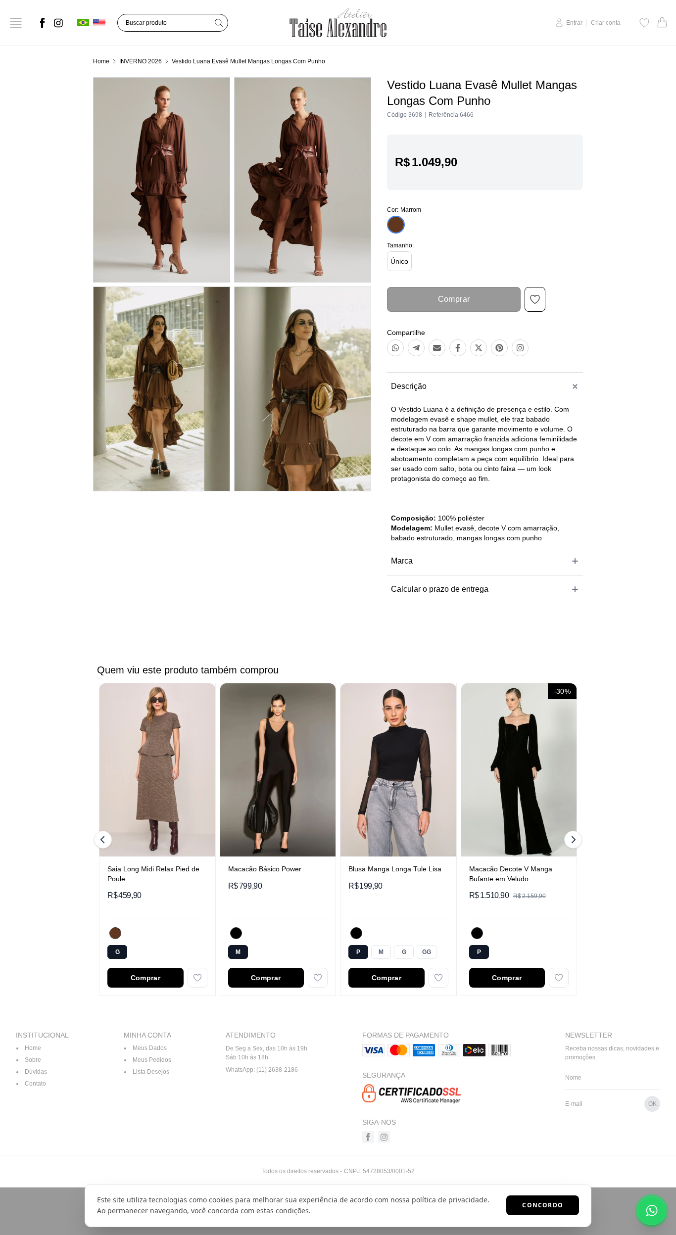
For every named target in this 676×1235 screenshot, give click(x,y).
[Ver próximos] (571, 840)
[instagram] (58, 23)
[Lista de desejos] (644, 23)
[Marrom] (115, 933)
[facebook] (42, 23)
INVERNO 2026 (140, 61)
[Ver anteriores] (104, 840)
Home (101, 61)
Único (399, 261)
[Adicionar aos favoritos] (197, 978)
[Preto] (236, 933)
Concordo (542, 1205)
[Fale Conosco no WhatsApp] (651, 1210)
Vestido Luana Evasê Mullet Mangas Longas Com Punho (248, 61)
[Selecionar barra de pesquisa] (219, 23)
